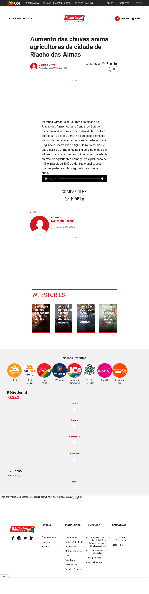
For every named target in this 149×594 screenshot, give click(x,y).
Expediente (70, 560)
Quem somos (71, 537)
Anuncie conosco (96, 562)
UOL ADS (89, 3)
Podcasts (46, 542)
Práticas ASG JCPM (74, 542)
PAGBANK (57, 3)
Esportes (46, 546)
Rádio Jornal (117, 545)
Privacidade (70, 546)
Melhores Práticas (73, 551)
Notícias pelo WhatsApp (98, 551)
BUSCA (110, 3)
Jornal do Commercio (121, 538)
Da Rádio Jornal (47, 64)
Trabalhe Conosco (73, 569)
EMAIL (139, 3)
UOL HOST (46, 3)
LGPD (67, 556)
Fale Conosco (71, 565)
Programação (94, 558)
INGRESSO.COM (32, 3)
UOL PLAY (78, 3)
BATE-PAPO (124, 3)
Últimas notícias (49, 537)
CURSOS (67, 3)
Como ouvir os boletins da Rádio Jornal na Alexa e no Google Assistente (97, 541)
